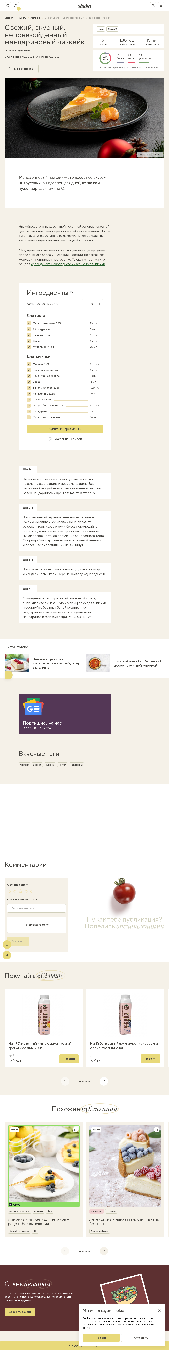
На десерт (96, 1211)
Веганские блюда (19, 1211)
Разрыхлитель (42, 335)
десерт (37, 764)
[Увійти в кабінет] (153, 5)
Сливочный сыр (42, 399)
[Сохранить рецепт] (7, 944)
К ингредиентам (24, 68)
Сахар (37, 341)
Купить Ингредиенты (65, 429)
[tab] (80, 1081)
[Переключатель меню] (161, 5)
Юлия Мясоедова (19, 1231)
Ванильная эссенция (46, 387)
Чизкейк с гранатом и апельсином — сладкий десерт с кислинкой (57, 663)
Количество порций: (42, 303)
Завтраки (35, 17)
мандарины (77, 764)
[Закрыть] (159, 1310)
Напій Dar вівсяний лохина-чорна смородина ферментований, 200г (124, 1045)
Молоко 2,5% (41, 364)
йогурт (62, 764)
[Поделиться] (7, 955)
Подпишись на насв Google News (42, 725)
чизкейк (24, 764)
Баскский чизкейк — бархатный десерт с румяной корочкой (137, 663)
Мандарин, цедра (44, 393)
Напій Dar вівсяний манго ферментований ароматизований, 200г (40, 1045)
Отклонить (141, 1337)
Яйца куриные (41, 329)
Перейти (69, 1058)
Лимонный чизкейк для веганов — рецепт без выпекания (38, 1221)
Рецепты (22, 17)
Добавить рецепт (20, 1311)
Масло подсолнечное (46, 417)
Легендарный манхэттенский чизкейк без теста (124, 1221)
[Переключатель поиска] (8, 5)
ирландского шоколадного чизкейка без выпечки (68, 264)
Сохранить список (67, 439)
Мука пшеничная (43, 346)
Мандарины (40, 411)
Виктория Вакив (21, 50)
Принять (101, 1337)
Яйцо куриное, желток (47, 375)
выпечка (50, 764)
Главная (9, 17)
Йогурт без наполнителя (48, 405)
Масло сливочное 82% (47, 323)
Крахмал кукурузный (45, 370)
